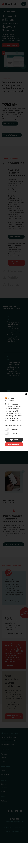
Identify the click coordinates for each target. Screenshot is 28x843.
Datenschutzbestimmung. (14, 425)
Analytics (13, 433)
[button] (25, 394)
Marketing (14, 429)
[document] (14, 421)
